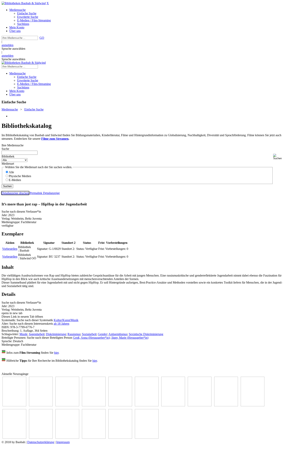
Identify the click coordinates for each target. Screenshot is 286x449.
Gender (102, 334)
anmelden (7, 45)
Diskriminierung (56, 334)
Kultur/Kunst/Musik (66, 320)
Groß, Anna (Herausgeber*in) (91, 337)
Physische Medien (20, 176)
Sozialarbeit (89, 334)
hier (56, 352)
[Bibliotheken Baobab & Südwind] (24, 3)
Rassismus (74, 334)
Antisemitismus (117, 334)
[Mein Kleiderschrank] (147, 437)
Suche (5, 148)
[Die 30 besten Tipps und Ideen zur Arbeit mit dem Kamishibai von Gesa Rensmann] (14, 405)
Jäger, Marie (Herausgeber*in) (129, 337)
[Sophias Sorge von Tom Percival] (120, 405)
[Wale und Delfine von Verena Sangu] (94, 405)
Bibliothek (8, 156)
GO (41, 37)
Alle (11, 172)
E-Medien (15, 180)
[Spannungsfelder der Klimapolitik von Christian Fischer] (41, 405)
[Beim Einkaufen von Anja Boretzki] (120, 437)
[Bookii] (173, 405)
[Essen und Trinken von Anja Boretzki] (67, 437)
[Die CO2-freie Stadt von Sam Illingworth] (67, 405)
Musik (23, 334)
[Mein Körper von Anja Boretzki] (94, 437)
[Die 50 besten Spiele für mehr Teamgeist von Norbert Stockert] (252, 405)
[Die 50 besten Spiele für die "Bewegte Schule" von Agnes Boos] (41, 437)
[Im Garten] (226, 405)
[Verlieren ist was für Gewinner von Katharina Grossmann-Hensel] (147, 405)
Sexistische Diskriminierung (146, 334)
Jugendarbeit (36, 334)
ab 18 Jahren (61, 323)
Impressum (63, 442)
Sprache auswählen (13, 48)
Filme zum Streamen (54, 138)
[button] (278, 157)
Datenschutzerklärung (40, 442)
